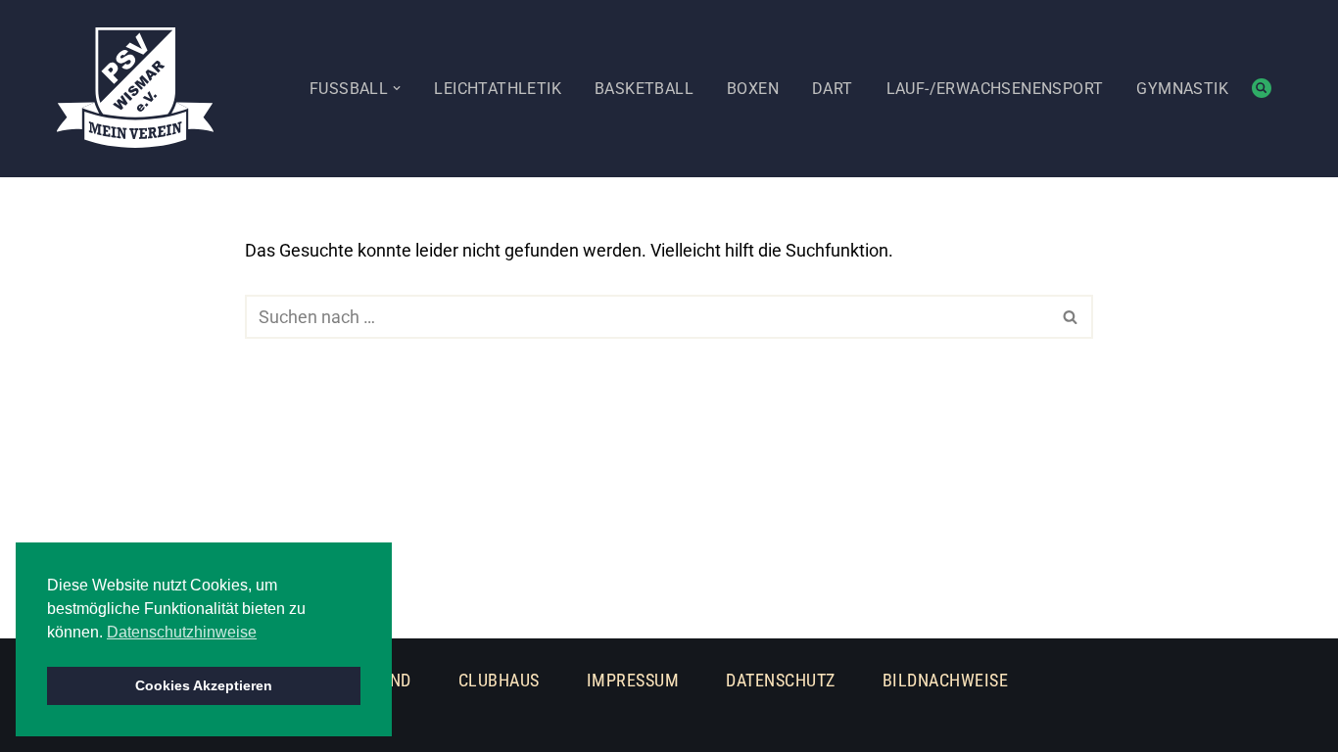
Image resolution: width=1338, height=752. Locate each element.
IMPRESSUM (633, 680)
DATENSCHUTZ (781, 680)
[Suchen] (1261, 88)
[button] (397, 88)
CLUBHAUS (499, 680)
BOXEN (753, 88)
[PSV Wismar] (135, 87)
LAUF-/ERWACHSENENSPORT (995, 88)
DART (832, 88)
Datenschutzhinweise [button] (182, 632)
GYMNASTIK (1182, 88)
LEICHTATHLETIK (497, 88)
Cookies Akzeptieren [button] (203, 685)
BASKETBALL (644, 88)
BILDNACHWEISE (946, 680)
